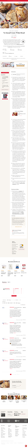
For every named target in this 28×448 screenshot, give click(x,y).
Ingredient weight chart (14, 249)
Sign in (23, 2)
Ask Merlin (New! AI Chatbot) (10, 436)
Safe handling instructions (14, 253)
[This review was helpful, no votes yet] (23, 319)
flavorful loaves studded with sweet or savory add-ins (18, 213)
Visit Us (23, 430)
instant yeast (3, 86)
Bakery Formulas (17, 434)
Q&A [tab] (9, 282)
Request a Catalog (3, 428)
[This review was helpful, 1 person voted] (23, 335)
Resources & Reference (16, 435)
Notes (22, 56)
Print (11, 56)
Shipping (2, 432)
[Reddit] (17, 415)
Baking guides (14, 245)
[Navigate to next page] (19, 374)
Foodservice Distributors (16, 433)
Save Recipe (5, 56)
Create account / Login (18, 226)
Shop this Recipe (5, 72)
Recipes (9, 428)
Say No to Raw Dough (10, 432)
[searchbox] (4, 300)
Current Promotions (2, 430)
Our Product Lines (25, 427)
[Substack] (18, 415)
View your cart (24, 2)
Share (16, 56)
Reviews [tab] (4, 282)
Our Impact (24, 433)
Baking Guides (9, 429)
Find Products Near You (25, 429)
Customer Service (3, 431)
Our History (24, 432)
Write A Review (14, 295)
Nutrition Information (5, 89)
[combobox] (12, 300)
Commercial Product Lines (16, 431)
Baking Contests (10, 434)
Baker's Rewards (3, 436)
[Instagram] (17, 413)
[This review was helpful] (23, 356)
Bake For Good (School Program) (25, 435)
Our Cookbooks (10, 435)
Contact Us (24, 437)
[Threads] (18, 413)
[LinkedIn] (14, 415)
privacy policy (15, 387)
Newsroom (24, 436)
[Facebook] (14, 413)
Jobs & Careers (24, 431)
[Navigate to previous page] (9, 374)
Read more (11, 317)
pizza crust (17, 212)
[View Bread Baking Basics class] (18, 232)
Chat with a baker (21, 249)
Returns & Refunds (3, 433)
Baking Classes (9, 433)
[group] (4, 25)
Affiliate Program (3, 437)
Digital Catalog (2, 427)
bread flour (20, 191)
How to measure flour (14, 252)
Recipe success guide (15, 244)
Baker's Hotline (10, 430)
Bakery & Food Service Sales (17, 429)
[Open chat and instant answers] (26, 446)
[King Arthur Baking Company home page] (2, 3)
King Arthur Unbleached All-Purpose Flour (5, 77)
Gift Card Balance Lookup (3, 435)
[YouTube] (16, 415)
